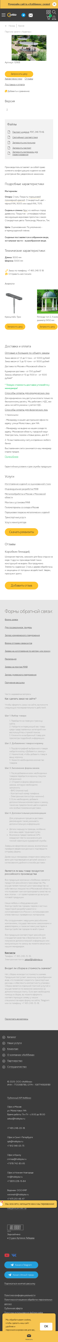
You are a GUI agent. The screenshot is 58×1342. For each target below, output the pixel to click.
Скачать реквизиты (21, 532)
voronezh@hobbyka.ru (18, 1194)
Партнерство (14, 1060)
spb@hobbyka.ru (15, 1141)
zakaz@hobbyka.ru (34, 959)
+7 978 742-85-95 (16, 1163)
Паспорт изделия (20, 132)
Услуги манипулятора (15, 522)
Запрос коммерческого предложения (22, 635)
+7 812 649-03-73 (15, 1145)
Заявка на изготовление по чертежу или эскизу (27, 651)
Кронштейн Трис (13, 317)
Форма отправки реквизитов (18, 643)
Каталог (11, 1037)
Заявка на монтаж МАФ (16, 666)
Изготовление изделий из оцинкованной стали (28, 484)
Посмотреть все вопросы (16, 1019)
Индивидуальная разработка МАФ (21, 489)
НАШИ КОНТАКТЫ (16, 1208)
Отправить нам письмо (19, 274)
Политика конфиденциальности (19, 1295)
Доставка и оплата (15, 84)
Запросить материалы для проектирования (25, 153)
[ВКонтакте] (14, 1256)
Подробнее (11, 456)
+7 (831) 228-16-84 (16, 1181)
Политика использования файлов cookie (23, 1312)
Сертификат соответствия (25, 137)
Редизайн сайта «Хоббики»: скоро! (29, 4)
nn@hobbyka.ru (15, 1176)
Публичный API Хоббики (19, 1098)
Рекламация (10, 659)
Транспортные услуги (15, 517)
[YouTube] (7, 1256)
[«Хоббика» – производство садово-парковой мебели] (12, 15)
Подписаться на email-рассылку (19, 1283)
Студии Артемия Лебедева (21, 1238)
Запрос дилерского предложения (20, 674)
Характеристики (13, 78)
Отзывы (29, 78)
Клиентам (12, 1049)
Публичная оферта (13, 1308)
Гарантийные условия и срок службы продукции (28, 466)
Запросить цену (19, 73)
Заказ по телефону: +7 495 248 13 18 (26, 270)
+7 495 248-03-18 (16, 1128)
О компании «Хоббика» (20, 1054)
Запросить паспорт (21, 148)
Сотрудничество (17, 1066)
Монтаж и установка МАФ (17, 502)
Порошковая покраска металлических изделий (27, 512)
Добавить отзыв (21, 585)
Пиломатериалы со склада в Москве (22, 507)
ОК (46, 1326)
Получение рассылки (15, 682)
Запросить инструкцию (23, 142)
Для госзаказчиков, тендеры (18, 627)
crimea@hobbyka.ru (16, 1159)
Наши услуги (14, 1043)
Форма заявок (11, 619)
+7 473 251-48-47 (15, 1198)
